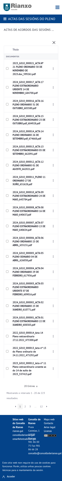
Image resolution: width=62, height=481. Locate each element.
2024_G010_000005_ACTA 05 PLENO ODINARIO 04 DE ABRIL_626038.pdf (28, 257)
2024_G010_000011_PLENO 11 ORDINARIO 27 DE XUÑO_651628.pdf (29, 180)
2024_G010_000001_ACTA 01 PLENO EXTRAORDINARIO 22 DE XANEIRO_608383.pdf (29, 321)
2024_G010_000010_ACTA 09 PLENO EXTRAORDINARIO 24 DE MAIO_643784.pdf (29, 196)
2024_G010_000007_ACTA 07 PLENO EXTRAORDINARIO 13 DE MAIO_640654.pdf (29, 226)
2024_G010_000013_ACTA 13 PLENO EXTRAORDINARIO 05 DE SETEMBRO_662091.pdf (29, 150)
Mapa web (49, 419)
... (35, 406)
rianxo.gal (18, 431)
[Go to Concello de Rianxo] (17, 7)
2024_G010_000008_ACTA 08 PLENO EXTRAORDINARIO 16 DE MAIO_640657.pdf (29, 211)
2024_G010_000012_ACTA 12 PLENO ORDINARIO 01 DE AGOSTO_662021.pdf (28, 165)
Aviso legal (49, 427)
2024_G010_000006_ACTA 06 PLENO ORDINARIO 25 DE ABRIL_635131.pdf (28, 241)
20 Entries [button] (30, 386)
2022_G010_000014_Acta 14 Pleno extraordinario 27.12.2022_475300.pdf (28, 336)
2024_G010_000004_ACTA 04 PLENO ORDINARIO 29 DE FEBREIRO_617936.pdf (28, 272)
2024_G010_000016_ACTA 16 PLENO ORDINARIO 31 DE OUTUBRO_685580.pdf (28, 104)
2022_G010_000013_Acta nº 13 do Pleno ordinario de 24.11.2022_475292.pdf (29, 351)
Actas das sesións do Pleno (31, 19)
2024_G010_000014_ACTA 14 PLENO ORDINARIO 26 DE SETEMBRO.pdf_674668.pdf (28, 135)
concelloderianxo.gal (23, 435)
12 (41, 406)
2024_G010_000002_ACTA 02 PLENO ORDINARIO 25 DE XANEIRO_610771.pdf (28, 306)
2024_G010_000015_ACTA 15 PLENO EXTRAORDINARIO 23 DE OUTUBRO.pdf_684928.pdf (29, 120)
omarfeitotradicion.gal (24, 439)
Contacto (48, 423)
